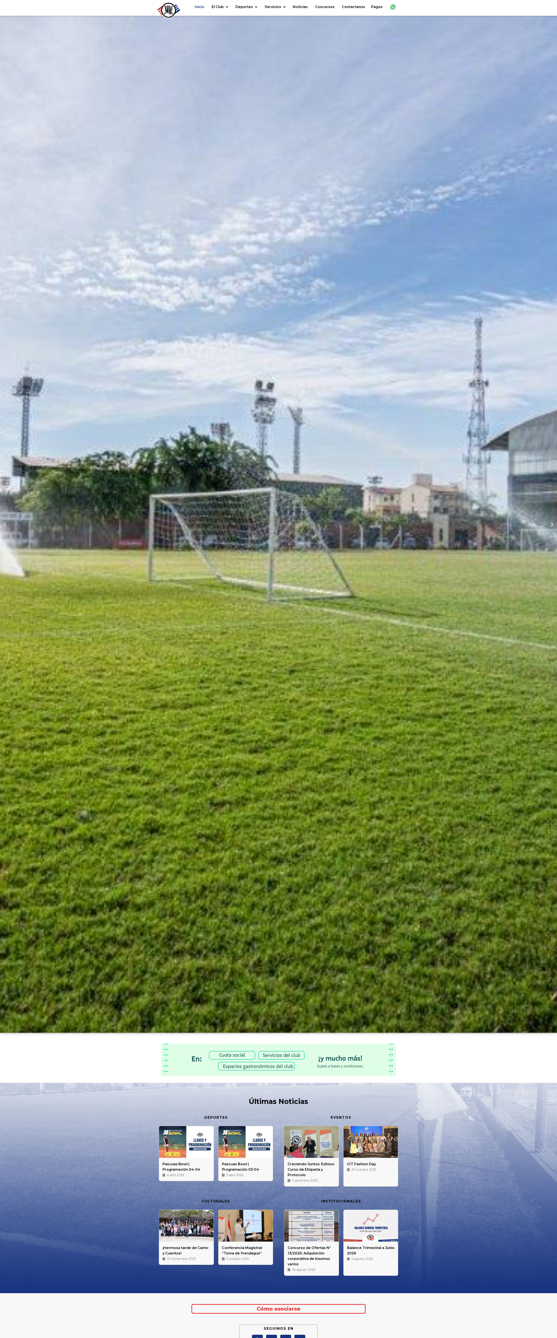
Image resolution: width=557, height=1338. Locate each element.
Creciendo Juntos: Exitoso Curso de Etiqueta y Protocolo (311, 1169)
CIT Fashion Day (361, 1164)
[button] (5, 524)
